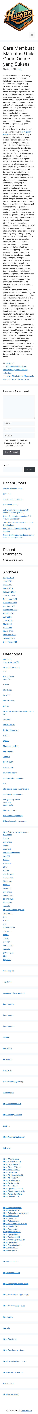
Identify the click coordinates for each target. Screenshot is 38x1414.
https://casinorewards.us (13, 1350)
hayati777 (7, 888)
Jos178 (6, 938)
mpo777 (6, 856)
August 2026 (8, 578)
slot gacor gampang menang (16, 789)
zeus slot (7, 802)
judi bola (6, 1148)
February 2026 (9, 592)
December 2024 (10, 642)
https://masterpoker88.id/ (14, 1240)
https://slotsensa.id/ (11, 1221)
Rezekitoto (7, 1059)
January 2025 (9, 638)
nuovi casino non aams (13, 488)
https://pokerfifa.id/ (11, 1234)
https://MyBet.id (10, 1172)
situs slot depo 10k (11, 662)
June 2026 (7, 581)
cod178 (6, 838)
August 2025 (8, 613)
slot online (7, 842)
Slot (5, 956)
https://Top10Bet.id (11, 1159)
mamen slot (8, 895)
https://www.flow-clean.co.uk (15, 1295)
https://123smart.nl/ (11, 667)
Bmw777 (7, 494)
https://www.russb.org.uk (14, 1306)
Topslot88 (7, 982)
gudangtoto (8, 805)
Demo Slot (7, 903)
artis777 (6, 885)
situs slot (7, 863)
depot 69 (7, 960)
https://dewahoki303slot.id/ (15, 1224)
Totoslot (6, 757)
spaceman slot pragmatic (13, 993)
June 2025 (7, 620)
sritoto (6, 920)
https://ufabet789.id (11, 1164)
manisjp (6, 1328)
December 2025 (10, 599)
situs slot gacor (10, 773)
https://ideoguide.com (12, 1115)
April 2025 (7, 628)
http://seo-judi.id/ (10, 1250)
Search (6, 465)
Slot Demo (7, 913)
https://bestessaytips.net (13, 910)
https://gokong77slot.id (13, 1189)
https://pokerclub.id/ (11, 1237)
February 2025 (9, 635)
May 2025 (7, 624)
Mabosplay (8, 751)
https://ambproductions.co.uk (15, 1284)
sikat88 (6, 870)
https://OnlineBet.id (11, 1170)
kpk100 (6, 741)
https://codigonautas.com (14, 1137)
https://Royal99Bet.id (12, 1167)
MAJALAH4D (8, 701)
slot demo (7, 942)
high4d (6, 845)
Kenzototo (7, 1048)
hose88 (6, 1037)
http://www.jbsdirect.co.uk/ (14, 1361)
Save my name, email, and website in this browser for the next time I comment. (18, 443)
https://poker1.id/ (10, 1242)
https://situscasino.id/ (12, 1208)
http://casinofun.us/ (11, 1273)
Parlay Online (8, 676)
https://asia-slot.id (11, 1183)
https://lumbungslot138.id (14, 1191)
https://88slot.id (10, 1339)
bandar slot (8, 767)
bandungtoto (8, 971)
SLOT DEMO (8, 899)
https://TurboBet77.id (12, 1162)
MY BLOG (10, 363)
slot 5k (6, 706)
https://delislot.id (10, 1186)
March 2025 (8, 631)
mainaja (6, 906)
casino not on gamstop (12, 794)
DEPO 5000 (8, 762)
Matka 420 (7, 945)
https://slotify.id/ (10, 1218)
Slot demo (7, 881)
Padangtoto (8, 1317)
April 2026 (7, 585)
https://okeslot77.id (11, 1197)
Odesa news (8, 1093)
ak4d (5, 867)
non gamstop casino (11, 800)
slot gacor (7, 835)
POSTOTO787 (9, 725)
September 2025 (10, 610)
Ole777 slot (8, 878)
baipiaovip (7, 1070)
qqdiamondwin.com (11, 853)
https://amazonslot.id (12, 1104)
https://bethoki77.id (11, 1178)
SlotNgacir (7, 690)
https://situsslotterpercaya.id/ (15, 1213)
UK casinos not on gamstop (14, 821)
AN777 (6, 684)
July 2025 (7, 617)
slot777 (6, 735)
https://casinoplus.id (11, 1180)
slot (4, 671)
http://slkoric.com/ (10, 1394)
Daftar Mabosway (10, 730)
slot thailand (8, 874)
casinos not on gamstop (13, 778)
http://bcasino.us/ (10, 1262)
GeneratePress (26, 1411)
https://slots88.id (10, 1248)
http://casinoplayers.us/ (13, 1372)
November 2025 (10, 603)
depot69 (6, 679)
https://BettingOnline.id (13, 1175)
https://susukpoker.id (12, 1245)
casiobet (6, 719)
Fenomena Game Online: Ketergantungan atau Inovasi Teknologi (15, 369)
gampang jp (8, 953)
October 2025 (9, 606)
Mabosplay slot (9, 810)
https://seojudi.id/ (10, 1226)
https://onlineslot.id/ (11, 1210)
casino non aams (10, 505)
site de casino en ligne (12, 499)
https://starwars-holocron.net (15, 832)
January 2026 (9, 595)
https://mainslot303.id (12, 1194)
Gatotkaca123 (9, 928)
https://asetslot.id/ (11, 1216)
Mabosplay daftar (10, 746)
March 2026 (8, 588)
